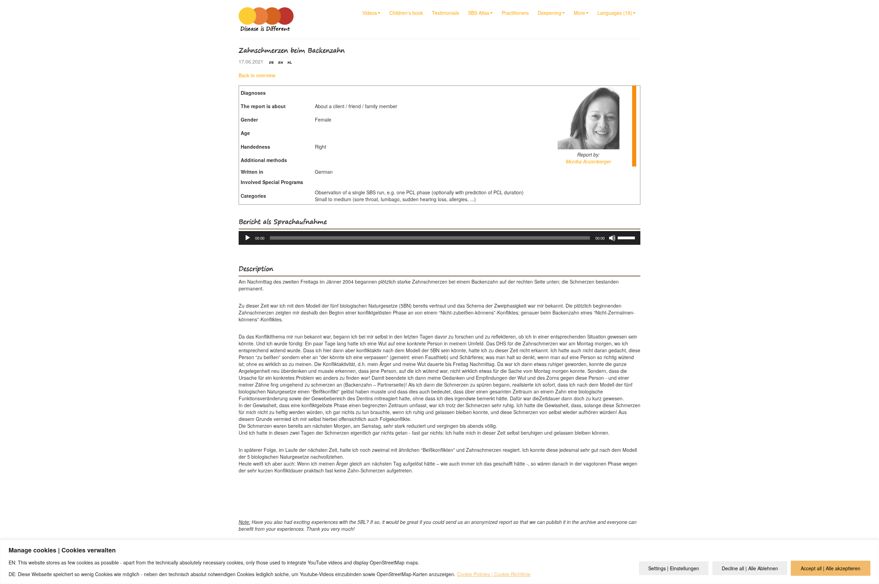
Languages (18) (614, 12)
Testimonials (445, 12)
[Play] (247, 237)
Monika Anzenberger (588, 161)
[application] (439, 238)
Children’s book (406, 12)
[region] (439, 562)
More (579, 12)
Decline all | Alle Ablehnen (750, 568)
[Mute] (612, 237)
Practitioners (515, 12)
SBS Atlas (478, 12)
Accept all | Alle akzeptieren (830, 568)
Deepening (549, 12)
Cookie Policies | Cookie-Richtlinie (493, 574)
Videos (369, 12)
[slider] (627, 237)
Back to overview (257, 75)
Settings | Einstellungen (673, 568)
